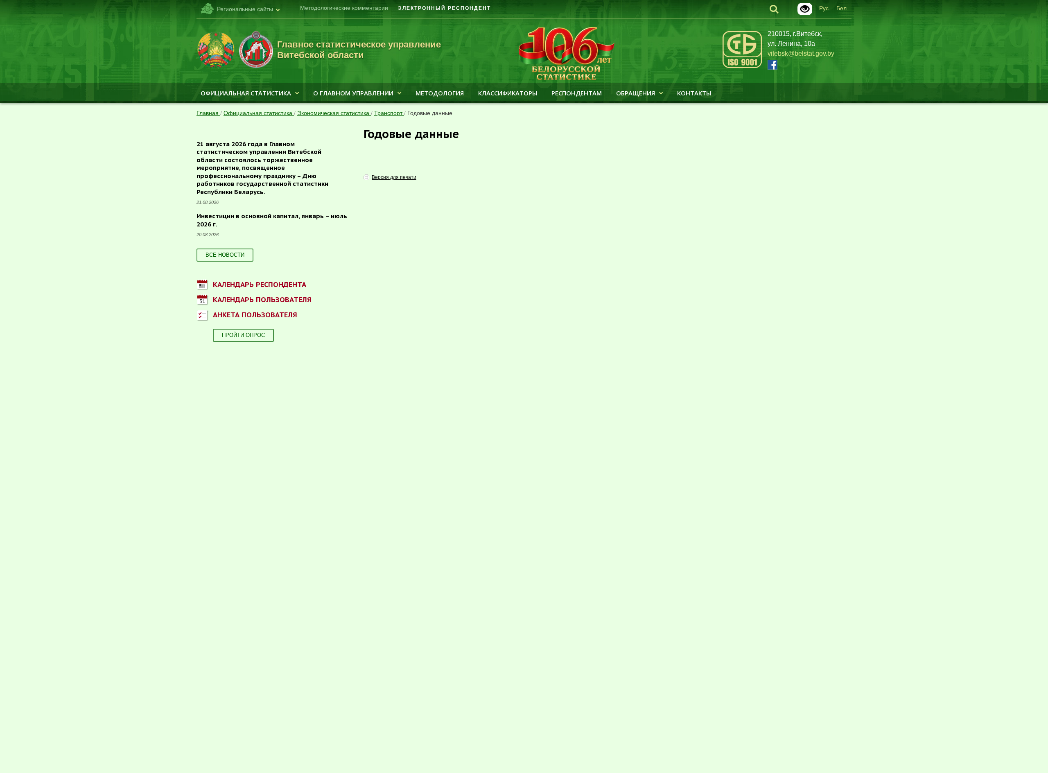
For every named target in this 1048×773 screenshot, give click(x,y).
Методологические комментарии (344, 8)
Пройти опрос (243, 335)
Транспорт (389, 113)
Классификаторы (507, 93)
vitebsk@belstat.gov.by (801, 53)
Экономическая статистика (334, 113)
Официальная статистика (246, 93)
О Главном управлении (353, 93)
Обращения (635, 93)
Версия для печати (394, 177)
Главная (208, 113)
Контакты (694, 93)
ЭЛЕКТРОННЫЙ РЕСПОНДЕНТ (444, 8)
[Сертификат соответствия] (742, 66)
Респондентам (576, 93)
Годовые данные (429, 113)
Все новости (225, 255)
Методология (440, 93)
